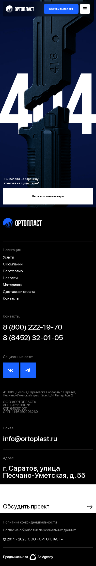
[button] (61, 9)
